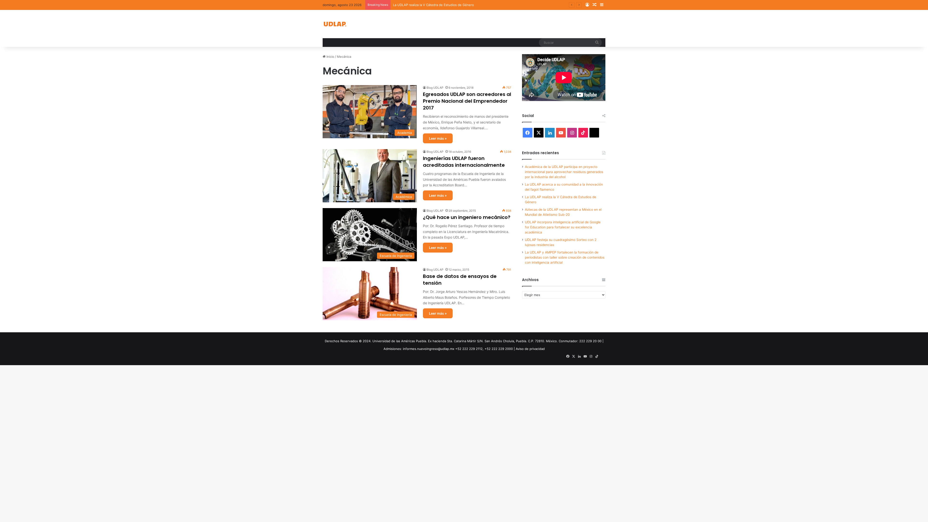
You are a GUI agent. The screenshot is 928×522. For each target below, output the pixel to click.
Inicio (330, 56)
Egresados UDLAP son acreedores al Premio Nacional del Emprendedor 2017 (467, 101)
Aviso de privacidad (530, 349)
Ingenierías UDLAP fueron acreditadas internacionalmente (464, 161)
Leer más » (438, 138)
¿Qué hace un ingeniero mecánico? (466, 217)
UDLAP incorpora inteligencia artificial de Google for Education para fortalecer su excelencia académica (563, 227)
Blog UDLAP (435, 87)
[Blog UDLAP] (335, 24)
